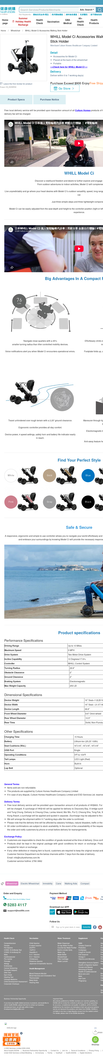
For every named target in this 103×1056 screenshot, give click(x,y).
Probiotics (82, 947)
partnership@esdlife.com (16, 1009)
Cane (58, 883)
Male (6, 954)
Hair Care (82, 978)
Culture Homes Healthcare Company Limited (78, 45)
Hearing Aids (34, 982)
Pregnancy (82, 981)
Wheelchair (11, 883)
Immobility (47, 883)
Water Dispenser (64, 943)
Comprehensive (10, 943)
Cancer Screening (10, 968)
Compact (85, 883)
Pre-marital (8, 959)
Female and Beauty (85, 967)
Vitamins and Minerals (86, 959)
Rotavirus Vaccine (36, 961)
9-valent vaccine (35, 945)
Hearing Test (8, 977)
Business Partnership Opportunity (35, 1050)
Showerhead (62, 957)
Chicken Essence (84, 945)
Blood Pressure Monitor (38, 973)
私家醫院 (84, 14)
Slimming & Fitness (85, 969)
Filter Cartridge (63, 959)
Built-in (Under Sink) (65, 950)
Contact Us (55, 1050)
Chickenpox (33, 959)
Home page (5, 21)
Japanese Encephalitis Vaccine (40, 963)
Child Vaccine (34, 943)
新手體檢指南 (96, 14)
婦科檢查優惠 (71, 14)
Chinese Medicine (10, 979)
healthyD (59, 1053)
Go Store (64, 88)
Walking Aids (71, 883)
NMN (80, 943)
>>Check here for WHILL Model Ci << (68, 66)
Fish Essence (83, 954)
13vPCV (32, 950)
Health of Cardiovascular (87, 971)
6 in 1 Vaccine (34, 957)
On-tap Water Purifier (65, 945)
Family (49, 1053)
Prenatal (7, 961)
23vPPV (32, 947)
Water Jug (61, 952)
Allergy (6, 963)
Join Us (65, 1050)
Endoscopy (8, 966)
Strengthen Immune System (88, 962)
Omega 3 (81, 957)
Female (7, 945)
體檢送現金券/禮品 (41, 14)
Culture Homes (83, 110)
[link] (10, 1027)
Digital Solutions (86, 1053)
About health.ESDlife (11, 1050)
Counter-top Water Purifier (67, 947)
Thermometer (34, 978)
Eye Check (8, 975)
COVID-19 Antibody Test (13, 950)
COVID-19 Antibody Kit (12, 952)
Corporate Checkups (11, 984)
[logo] (8, 15)
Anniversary (39, 1053)
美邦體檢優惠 (57, 14)
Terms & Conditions (78, 1050)
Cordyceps (82, 950)
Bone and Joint (83, 974)
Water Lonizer (63, 961)
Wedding (28, 1053)
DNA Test (7, 972)
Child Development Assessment (15, 981)
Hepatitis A (33, 952)
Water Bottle (62, 954)
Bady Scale (33, 980)
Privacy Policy (94, 1050)
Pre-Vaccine (8, 947)
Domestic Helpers (10, 970)
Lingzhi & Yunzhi (84, 952)
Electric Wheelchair (30, 883)
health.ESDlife (71, 1053)
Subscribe (86, 927)
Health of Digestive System (88, 965)
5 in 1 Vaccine (34, 954)
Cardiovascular (9, 957)
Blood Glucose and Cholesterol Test (42, 975)
